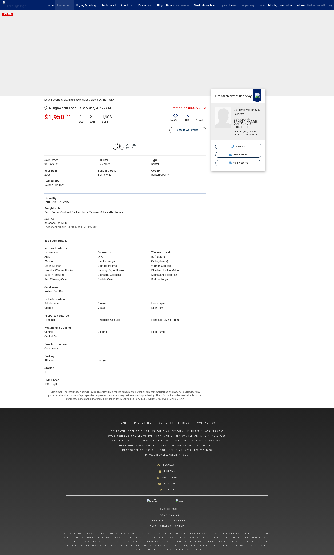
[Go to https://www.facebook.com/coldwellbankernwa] (167, 465)
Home (50, 5)
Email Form (240, 155)
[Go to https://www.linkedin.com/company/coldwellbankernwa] (167, 471)
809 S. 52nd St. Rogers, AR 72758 (169, 450)
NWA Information (206, 6)
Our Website (240, 163)
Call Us (240, 146)
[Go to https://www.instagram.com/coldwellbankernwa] (167, 478)
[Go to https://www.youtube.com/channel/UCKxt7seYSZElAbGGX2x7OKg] (167, 484)
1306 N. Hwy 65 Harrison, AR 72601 (170, 445)
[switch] (175, 119)
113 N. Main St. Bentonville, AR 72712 (180, 436)
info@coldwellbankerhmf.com (167, 455)
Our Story (167, 423)
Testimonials (109, 5)
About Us (128, 6)
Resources (146, 6)
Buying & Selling (87, 6)
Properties (65, 6)
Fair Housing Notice (167, 526)
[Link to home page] (16, 5)
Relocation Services (178, 5)
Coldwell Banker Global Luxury (314, 5)
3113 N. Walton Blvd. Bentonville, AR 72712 (172, 431)
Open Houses (229, 5)
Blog (160, 5)
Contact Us (206, 423)
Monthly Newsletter (280, 5)
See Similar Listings (187, 130)
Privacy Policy (167, 515)
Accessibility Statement (167, 520)
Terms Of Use (167, 509)
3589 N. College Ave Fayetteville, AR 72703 (173, 441)
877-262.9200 (217, 436)
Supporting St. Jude (253, 5)
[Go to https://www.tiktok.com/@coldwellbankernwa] (167, 490)
